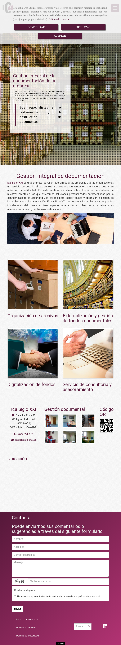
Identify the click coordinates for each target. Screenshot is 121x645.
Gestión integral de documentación (60, 176)
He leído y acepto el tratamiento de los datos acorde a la (58, 596)
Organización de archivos (32, 316)
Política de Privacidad (27, 636)
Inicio (18, 619)
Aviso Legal (32, 619)
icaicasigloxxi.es (25, 440)
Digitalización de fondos (31, 384)
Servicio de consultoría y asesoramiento (87, 387)
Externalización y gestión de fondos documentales (88, 318)
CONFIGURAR (36, 27)
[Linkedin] (105, 627)
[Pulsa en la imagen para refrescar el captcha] (20, 581)
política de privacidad (89, 596)
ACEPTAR (60, 35)
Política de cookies (59, 19)
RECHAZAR (83, 27)
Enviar (17, 609)
